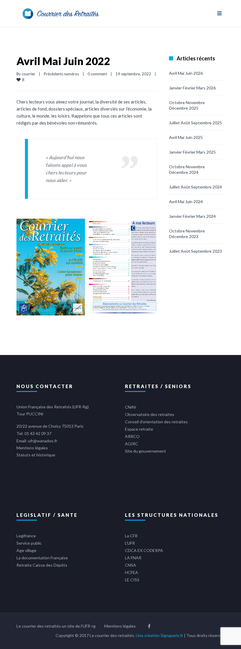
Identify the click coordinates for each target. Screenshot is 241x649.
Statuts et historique (35, 454)
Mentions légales (32, 447)
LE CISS (132, 579)
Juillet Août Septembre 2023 (195, 251)
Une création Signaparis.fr (159, 635)
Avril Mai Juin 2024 (186, 201)
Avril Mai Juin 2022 (63, 61)
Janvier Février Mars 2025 (192, 151)
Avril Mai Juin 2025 (186, 137)
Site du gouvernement (145, 450)
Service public (29, 543)
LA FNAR (133, 557)
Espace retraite (139, 429)
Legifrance (26, 535)
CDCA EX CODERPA (144, 550)
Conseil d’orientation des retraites (156, 421)
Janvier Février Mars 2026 (192, 87)
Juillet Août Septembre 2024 (195, 186)
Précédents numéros (61, 74)
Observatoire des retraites (149, 414)
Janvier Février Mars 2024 (192, 216)
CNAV (130, 407)
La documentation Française (42, 557)
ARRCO (132, 436)
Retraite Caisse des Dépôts (41, 565)
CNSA (130, 565)
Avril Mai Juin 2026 (186, 73)
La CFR (131, 535)
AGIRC (131, 443)
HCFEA (131, 572)
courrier (28, 74)
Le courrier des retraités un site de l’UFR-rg (56, 625)
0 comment (97, 74)
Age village (26, 550)
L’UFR (130, 543)
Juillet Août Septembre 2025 (195, 122)
